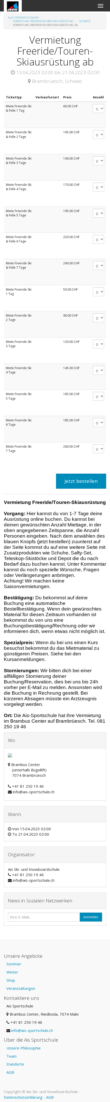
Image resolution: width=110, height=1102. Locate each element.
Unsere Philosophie (23, 1048)
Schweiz (85, 21)
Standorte (15, 1064)
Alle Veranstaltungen (23, 17)
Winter (12, 972)
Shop (10, 980)
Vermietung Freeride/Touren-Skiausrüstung (43, 21)
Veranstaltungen (20, 988)
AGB (10, 1072)
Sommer (13, 963)
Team (11, 1056)
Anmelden (90, 917)
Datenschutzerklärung (23, 1097)
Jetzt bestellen (81, 481)
